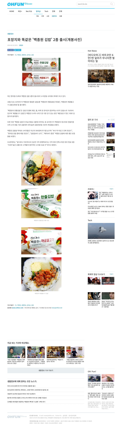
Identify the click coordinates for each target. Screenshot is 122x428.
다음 (114, 120)
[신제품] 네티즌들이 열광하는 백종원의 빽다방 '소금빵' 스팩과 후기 (26, 402)
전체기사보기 (111, 417)
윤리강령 (65, 415)
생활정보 (54, 16)
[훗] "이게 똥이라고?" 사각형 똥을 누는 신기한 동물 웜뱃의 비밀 (101, 212)
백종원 (19, 55)
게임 (37, 16)
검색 (112, 4)
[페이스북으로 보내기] (10, 50)
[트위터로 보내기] (17, 50)
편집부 (21, 45)
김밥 (32, 55)
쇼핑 (48, 16)
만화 (42, 16)
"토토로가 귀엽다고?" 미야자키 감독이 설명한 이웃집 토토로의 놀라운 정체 (108, 396)
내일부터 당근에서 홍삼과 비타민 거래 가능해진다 (21, 394)
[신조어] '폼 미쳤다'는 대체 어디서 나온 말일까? (100, 202)
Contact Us (58, 415)
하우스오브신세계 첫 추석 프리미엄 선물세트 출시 (21, 386)
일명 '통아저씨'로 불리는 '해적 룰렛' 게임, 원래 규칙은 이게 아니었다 (94, 396)
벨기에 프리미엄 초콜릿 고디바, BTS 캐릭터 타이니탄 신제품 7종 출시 (27, 398)
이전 (112, 120)
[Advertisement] (61, 24)
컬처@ (29, 55)
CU (16, 55)
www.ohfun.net (17, 308)
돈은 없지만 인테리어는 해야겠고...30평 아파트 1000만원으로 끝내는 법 (27, 390)
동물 (60, 16)
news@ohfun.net (57, 308)
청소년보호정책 (72, 415)
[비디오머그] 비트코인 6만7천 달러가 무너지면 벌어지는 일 (101, 58)
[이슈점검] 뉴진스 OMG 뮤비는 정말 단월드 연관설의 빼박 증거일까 (101, 207)
